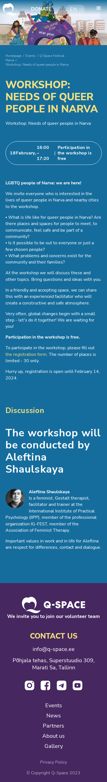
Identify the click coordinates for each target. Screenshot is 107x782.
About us (53, 736)
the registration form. (26, 354)
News (53, 715)
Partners (53, 725)
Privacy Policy (53, 762)
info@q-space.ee (54, 649)
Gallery (53, 746)
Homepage (13, 55)
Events (30, 55)
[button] (75, 9)
